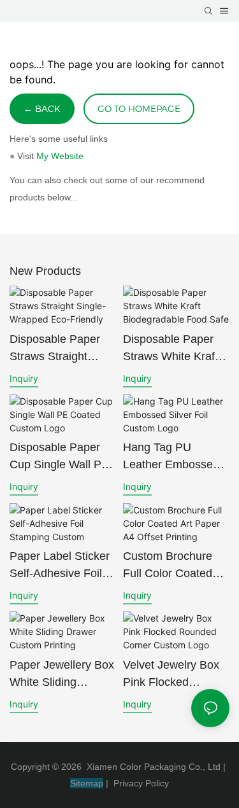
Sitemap (86, 783)
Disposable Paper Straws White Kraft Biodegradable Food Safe (174, 349)
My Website (59, 156)
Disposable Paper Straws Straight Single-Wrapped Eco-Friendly (55, 349)
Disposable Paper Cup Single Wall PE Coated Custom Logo (59, 457)
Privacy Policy (141, 783)
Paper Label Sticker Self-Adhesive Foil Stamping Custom (60, 566)
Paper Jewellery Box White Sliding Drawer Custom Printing (62, 674)
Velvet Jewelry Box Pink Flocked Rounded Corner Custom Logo (171, 674)
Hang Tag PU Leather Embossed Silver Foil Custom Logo (171, 457)
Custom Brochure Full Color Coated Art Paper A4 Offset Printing (172, 566)
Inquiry (24, 378)
